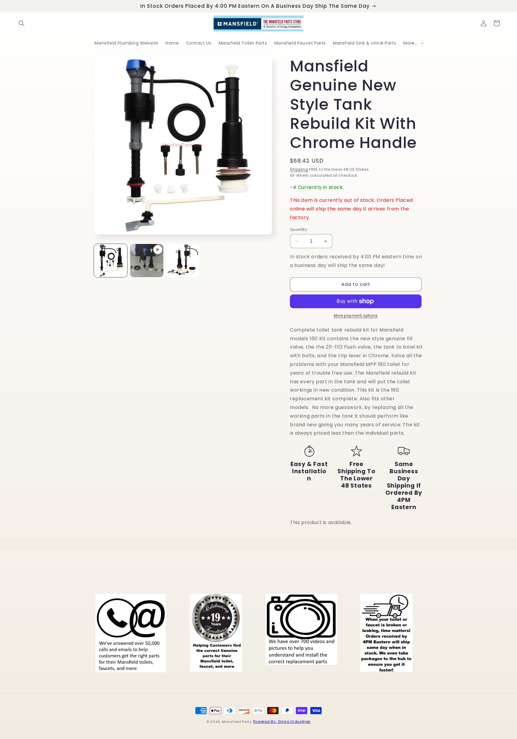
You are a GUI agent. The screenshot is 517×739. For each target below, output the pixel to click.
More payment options (356, 315)
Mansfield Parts (237, 721)
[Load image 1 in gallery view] (110, 260)
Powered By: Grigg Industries (282, 721)
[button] (21, 23)
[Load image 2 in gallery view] (183, 260)
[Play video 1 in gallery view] (146, 260)
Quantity (298, 229)
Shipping (299, 169)
